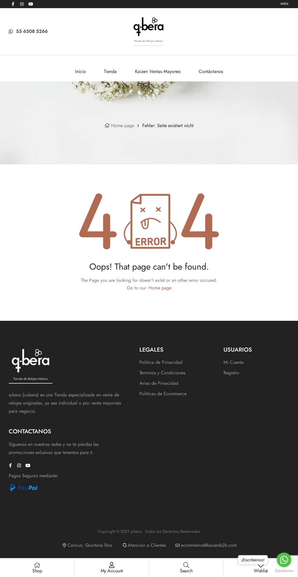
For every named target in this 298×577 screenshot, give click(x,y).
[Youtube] (31, 4)
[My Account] (112, 565)
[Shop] (37, 565)
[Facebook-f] (13, 4)
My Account (112, 570)
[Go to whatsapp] (284, 560)
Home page (122, 125)
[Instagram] (22, 4)
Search (186, 570)
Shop (37, 570)
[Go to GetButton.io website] (284, 571)
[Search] (186, 565)
